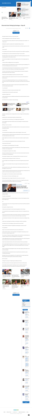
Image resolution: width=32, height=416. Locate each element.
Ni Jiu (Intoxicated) (27, 356)
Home (7, 28)
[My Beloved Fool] (23, 379)
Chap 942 (27, 375)
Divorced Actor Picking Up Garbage (13, 28)
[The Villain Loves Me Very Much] (23, 347)
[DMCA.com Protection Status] (16, 409)
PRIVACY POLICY (9, 412)
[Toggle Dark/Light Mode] (29, 28)
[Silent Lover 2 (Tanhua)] (23, 321)
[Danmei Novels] (6, 3)
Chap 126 (27, 390)
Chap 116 (27, 324)
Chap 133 (27, 382)
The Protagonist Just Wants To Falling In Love (27, 370)
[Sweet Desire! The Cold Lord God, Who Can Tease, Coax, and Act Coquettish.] (23, 336)
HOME (4, 412)
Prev (14, 32)
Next (17, 32)
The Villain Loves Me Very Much (27, 347)
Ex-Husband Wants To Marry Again (27, 312)
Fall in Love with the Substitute (27, 386)
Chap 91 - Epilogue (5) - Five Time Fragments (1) (27, 364)
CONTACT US (15, 412)
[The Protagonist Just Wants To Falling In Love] (23, 370)
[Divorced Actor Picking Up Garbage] (23, 394)
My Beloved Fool (27, 378)
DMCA (27, 412)
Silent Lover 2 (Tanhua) (27, 320)
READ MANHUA (4, 7)
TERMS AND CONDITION (22, 412)
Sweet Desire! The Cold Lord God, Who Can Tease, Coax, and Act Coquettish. (27, 337)
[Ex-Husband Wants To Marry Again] (23, 312)
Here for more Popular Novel (26, 402)
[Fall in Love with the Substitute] (23, 386)
